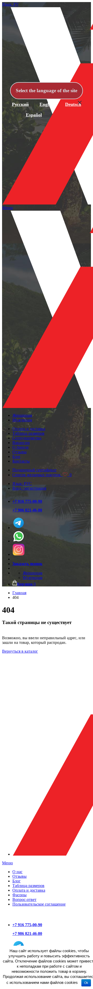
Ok (86, 983)
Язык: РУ (10, 4)
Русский (20, 104)
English (47, 104)
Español (34, 114)
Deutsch (73, 104)
